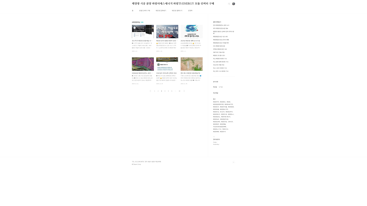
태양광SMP (216, 119)
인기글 (221, 87)
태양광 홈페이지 (177, 10)
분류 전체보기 (217, 22)
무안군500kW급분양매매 (219, 127)
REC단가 (222, 112)
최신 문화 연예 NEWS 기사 (220, 62)
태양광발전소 (216, 117)
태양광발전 (216, 124)
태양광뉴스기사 (217, 129)
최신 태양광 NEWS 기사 (220, 59)
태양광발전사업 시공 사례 (220, 36)
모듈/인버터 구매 (144, 10)
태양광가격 (216, 102)
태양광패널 (223, 124)
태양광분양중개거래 (218, 104)
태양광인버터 (216, 122)
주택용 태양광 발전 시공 (220, 49)
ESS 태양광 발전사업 (219, 46)
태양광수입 (216, 112)
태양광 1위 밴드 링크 (219, 55)
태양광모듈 (216, 109)
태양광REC (223, 102)
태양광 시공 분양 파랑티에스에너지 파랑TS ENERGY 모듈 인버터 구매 (173, 3)
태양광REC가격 (224, 109)
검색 (229, 3)
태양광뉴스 (231, 114)
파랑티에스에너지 (225, 117)
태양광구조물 (223, 107)
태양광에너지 (216, 114)
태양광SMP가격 (229, 104)
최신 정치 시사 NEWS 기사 (220, 71)
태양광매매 (216, 131)
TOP (233, 162)
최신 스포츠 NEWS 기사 (220, 68)
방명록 (190, 10)
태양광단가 (216, 107)
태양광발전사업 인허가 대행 (221, 40)
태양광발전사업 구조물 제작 (221, 43)
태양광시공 (224, 114)
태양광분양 (231, 107)
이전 (150, 91)
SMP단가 (230, 122)
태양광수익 (223, 131)
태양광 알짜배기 (161, 10)
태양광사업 (224, 122)
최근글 (215, 87)
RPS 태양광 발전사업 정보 (220, 28)
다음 (184, 91)
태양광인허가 (229, 112)
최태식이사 (225, 129)
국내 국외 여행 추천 (218, 65)
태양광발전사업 (224, 119)
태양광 (228, 102)
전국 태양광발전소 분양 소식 (221, 25)
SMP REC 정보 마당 (219, 52)
